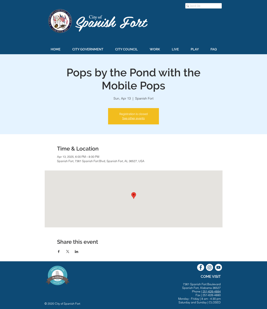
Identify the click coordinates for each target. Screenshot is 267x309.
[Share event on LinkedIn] (76, 251)
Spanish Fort (113, 21)
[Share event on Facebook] (58, 251)
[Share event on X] (67, 251)
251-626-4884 (212, 291)
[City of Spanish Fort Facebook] (200, 267)
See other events (133, 118)
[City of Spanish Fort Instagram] (209, 267)
